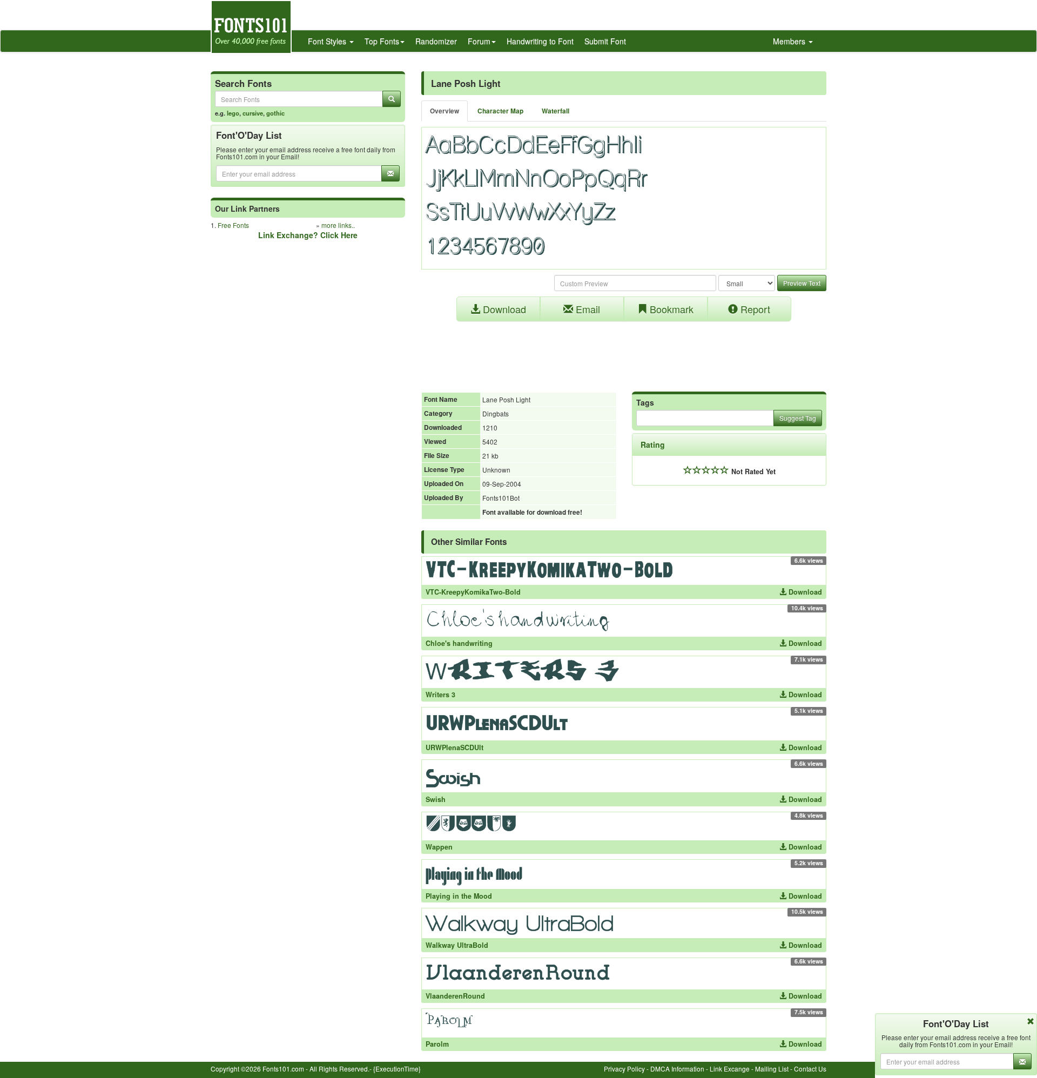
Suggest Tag (797, 417)
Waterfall (555, 111)
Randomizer (436, 41)
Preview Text (801, 282)
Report (754, 309)
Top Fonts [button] (382, 41)
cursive (253, 113)
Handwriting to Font (540, 41)
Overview (444, 111)
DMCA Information (677, 1068)
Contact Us (810, 1068)
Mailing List (772, 1068)
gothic (275, 113)
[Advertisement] (623, 351)
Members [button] (790, 41)
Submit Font (605, 41)
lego (233, 113)
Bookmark (670, 309)
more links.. (338, 225)
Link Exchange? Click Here (308, 235)
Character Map (500, 111)
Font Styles (328, 41)
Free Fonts (233, 225)
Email (586, 309)
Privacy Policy (624, 1068)
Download (503, 309)
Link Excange (730, 1068)
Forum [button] (479, 41)
